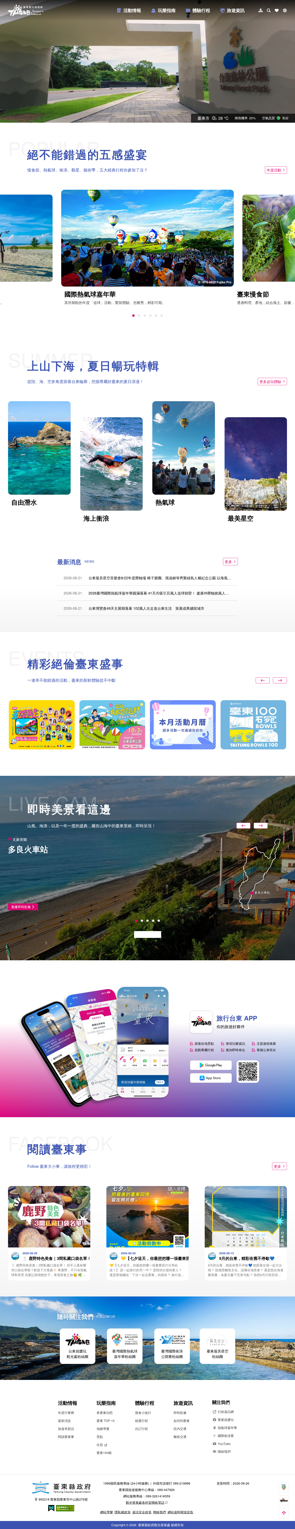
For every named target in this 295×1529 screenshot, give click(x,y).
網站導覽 (106, 1512)
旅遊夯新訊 (66, 1428)
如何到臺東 (182, 1420)
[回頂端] (284, 1513)
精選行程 (141, 1420)
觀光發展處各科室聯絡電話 (145, 1502)
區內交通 (180, 1428)
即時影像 (180, 1412)
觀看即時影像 (21, 906)
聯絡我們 (224, 1451)
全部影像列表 (145, 934)
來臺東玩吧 (105, 1412)
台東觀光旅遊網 (25, 10)
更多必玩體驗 (270, 381)
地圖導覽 (103, 1428)
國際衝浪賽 (226, 1435)
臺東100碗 (104, 1452)
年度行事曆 (66, 1412)
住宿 (100, 1444)
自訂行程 (141, 1428)
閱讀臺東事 (66, 1436)
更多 (228, 561)
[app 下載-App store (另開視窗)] (211, 1078)
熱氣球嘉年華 (227, 1427)
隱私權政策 (123, 1512)
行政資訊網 (226, 1411)
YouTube (224, 1443)
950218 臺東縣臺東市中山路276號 (63, 1499)
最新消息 (64, 1420)
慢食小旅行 (143, 1412)
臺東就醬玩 (226, 1419)
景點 (100, 1436)
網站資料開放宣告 (180, 1512)
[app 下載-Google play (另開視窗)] (211, 1065)
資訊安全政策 (142, 1512)
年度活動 (274, 169)
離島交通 (180, 1436)
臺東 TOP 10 (106, 1420)
